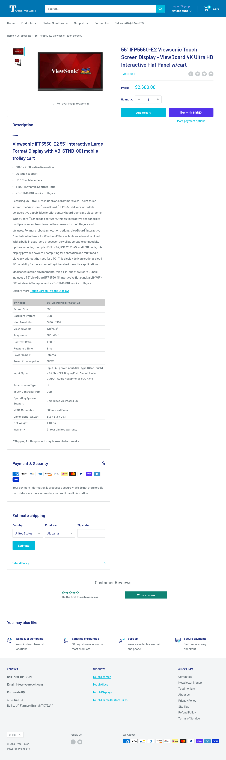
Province (50, 525)
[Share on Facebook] (190, 73)
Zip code (83, 525)
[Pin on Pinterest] (197, 73)
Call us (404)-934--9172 (129, 23)
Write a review (146, 595)
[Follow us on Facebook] (73, 741)
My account (180, 11)
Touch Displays (102, 692)
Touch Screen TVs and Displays (49, 290)
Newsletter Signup (190, 682)
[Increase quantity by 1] (157, 99)
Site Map (183, 706)
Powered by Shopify (18, 748)
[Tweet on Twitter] (204, 73)
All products (24, 35)
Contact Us (101, 23)
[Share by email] (211, 73)
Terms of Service (189, 718)
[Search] (160, 9)
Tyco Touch (128, 74)
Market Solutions (53, 23)
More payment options (191, 121)
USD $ (12, 734)
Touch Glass (100, 684)
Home (11, 23)
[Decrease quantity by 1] (139, 99)
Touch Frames (102, 676)
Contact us (185, 676)
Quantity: (127, 99)
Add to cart (143, 112)
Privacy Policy (187, 700)
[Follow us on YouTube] (79, 741)
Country (18, 525)
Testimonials (186, 688)
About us (184, 694)
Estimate (23, 545)
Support (79, 23)
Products (26, 23)
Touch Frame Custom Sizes (110, 700)
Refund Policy (20, 563)
